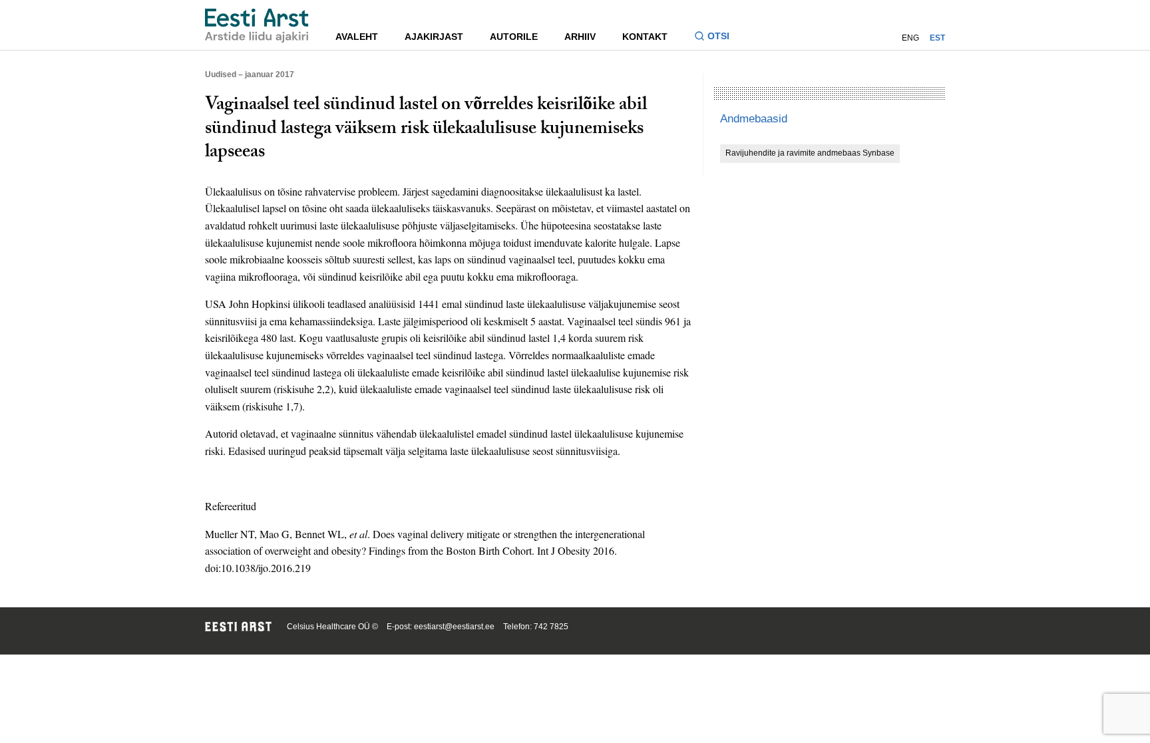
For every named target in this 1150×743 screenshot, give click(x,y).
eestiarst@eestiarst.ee (454, 626)
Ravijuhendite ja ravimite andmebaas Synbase (809, 153)
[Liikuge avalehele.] (257, 25)
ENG (910, 38)
